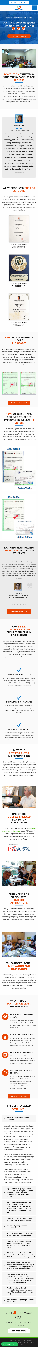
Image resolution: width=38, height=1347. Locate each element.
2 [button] (7, 397)
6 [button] (14, 397)
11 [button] (23, 397)
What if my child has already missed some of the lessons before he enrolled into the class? (19, 1244)
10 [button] (22, 397)
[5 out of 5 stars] (21, 128)
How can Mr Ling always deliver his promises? (20, 1301)
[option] (10, 383)
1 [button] (5, 397)
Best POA (21, 1340)
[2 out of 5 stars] (17, 128)
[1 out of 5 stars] (16, 128)
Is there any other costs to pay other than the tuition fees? (20, 1234)
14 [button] (29, 397)
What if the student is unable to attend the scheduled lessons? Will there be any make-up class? (21, 1255)
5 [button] (12, 397)
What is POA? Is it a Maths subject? (18, 1119)
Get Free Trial (19, 1331)
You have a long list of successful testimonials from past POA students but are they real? (20, 1291)
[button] (19, 36)
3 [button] (9, 397)
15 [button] (31, 397)
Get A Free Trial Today (19, 2)
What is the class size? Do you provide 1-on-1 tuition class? (19, 1219)
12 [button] (25, 397)
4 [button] (10, 397)
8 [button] (18, 397)
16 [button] (33, 397)
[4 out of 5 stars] (20, 128)
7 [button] (16, 397)
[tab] (19, 1118)
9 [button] (20, 397)
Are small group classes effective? (17, 1227)
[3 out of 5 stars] (19, 128)
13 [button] (27, 397)
